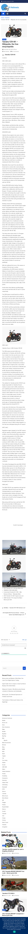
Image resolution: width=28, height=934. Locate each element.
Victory (4, 820)
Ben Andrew (6, 51)
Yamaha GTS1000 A (8, 893)
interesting (4, 784)
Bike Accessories (6, 742)
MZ (3, 800)
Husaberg (4, 776)
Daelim (4, 762)
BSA (3, 751)
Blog (3, 747)
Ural (3, 815)
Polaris (4, 804)
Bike (3, 738)
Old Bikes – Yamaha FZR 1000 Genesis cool (14, 607)
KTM (3, 789)
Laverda (4, 793)
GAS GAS (4, 767)
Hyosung (4, 780)
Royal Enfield (5, 807)
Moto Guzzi (5, 796)
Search (24, 668)
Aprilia (3, 720)
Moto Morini (5, 798)
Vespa (3, 818)
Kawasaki (4, 787)
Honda (3, 773)
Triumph (4, 813)
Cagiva (4, 756)
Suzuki (3, 811)
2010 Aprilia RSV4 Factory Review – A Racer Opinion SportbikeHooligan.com (13, 613)
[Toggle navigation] (7, 13)
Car (3, 758)
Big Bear (4, 733)
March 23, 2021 (7, 853)
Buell (3, 753)
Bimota (4, 744)
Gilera (3, 769)
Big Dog (4, 736)
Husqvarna (4, 778)
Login (25, 639)
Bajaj (3, 729)
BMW (3, 749)
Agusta (5, 740)
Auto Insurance (6, 727)
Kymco (4, 791)
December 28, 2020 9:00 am (10, 49)
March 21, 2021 (7, 895)
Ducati (3, 764)
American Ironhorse (7, 718)
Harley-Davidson (6, 771)
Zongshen (4, 827)
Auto (3, 725)
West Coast (5, 822)
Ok (14, 931)
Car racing (4, 760)
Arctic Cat (4, 722)
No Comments (15, 51)
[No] (26, 925)
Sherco (4, 809)
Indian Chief (5, 782)
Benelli (3, 731)
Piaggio (4, 802)
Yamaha (4, 39)
